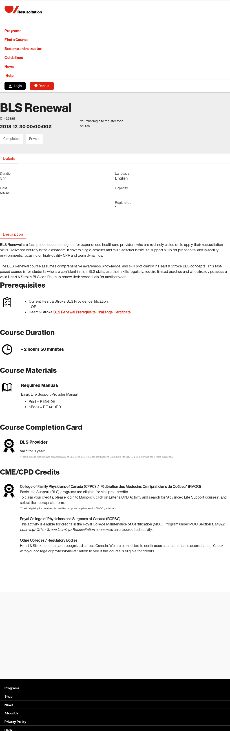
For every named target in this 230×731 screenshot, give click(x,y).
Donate (44, 86)
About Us (11, 713)
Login (18, 86)
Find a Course (16, 40)
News (9, 67)
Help (9, 76)
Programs (12, 31)
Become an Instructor (23, 49)
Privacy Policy (15, 722)
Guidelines (13, 58)
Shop (8, 696)
